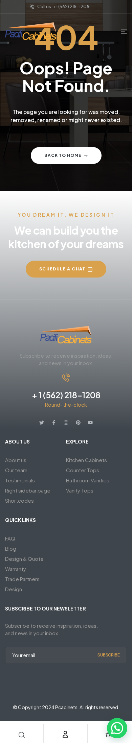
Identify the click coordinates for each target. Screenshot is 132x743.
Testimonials (20, 480)
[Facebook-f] (54, 422)
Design (13, 589)
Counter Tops (82, 470)
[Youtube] (90, 422)
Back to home (63, 155)
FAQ (10, 538)
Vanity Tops (79, 490)
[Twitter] (41, 422)
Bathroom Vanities (87, 480)
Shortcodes (19, 500)
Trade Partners (22, 579)
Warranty (15, 569)
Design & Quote (24, 558)
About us (15, 460)
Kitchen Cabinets (86, 460)
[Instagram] (66, 422)
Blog (10, 548)
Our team (16, 470)
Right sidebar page (27, 490)
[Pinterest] (78, 422)
